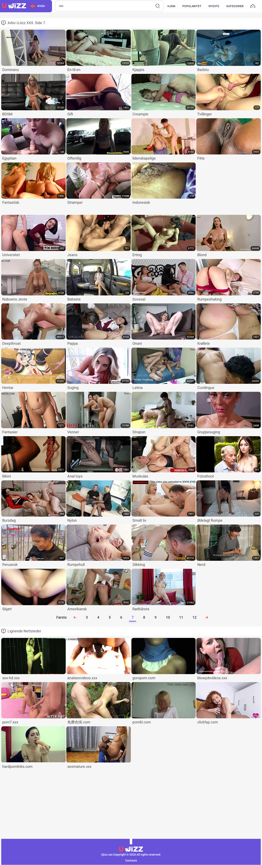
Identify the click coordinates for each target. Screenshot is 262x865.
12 (194, 617)
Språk (41, 6)
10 (168, 617)
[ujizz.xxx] (14, 6)
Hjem (171, 6)
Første (61, 617)
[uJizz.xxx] (131, 849)
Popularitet (191, 6)
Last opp (253, 7)
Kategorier (235, 6)
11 (181, 617)
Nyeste (214, 6)
